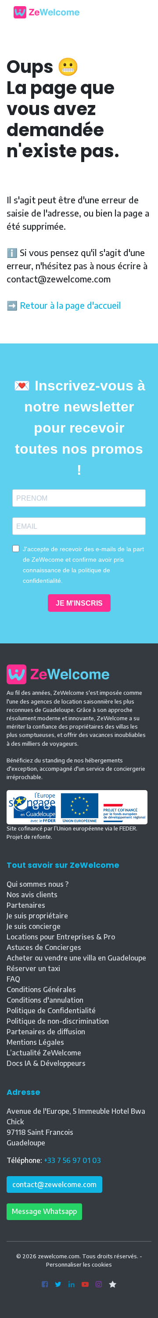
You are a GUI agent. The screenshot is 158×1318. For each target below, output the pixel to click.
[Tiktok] (112, 1284)
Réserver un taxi (33, 968)
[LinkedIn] (71, 1284)
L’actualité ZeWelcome (44, 1052)
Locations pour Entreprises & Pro (61, 936)
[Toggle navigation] (137, 12)
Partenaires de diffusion (46, 1031)
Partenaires (26, 905)
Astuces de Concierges (44, 947)
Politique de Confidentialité (51, 1010)
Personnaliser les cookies (79, 1264)
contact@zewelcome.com (54, 1184)
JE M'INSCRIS (79, 603)
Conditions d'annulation (45, 1000)
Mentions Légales (35, 1042)
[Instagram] (98, 1284)
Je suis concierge (34, 926)
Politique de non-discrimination (58, 1021)
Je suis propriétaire (37, 915)
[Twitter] (58, 1284)
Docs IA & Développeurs (46, 1063)
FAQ (13, 979)
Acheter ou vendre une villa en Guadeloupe (76, 957)
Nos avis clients (32, 894)
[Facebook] (44, 1284)
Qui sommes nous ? (37, 884)
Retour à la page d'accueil (70, 305)
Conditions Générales (41, 989)
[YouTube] (85, 1284)
